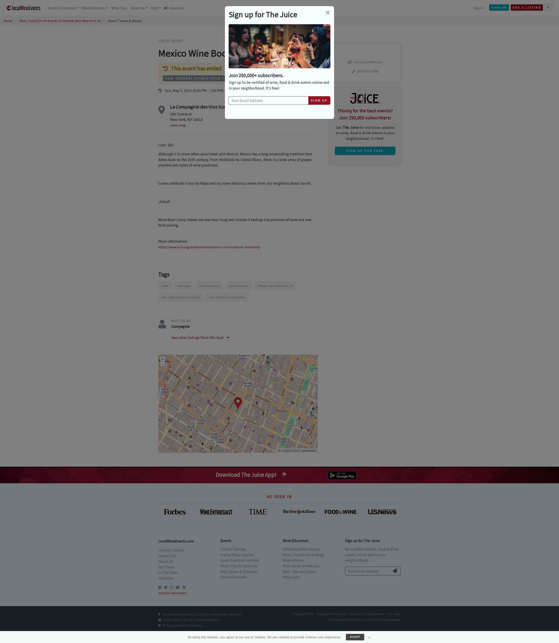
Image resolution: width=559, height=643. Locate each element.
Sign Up (319, 100)
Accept (355, 636)
